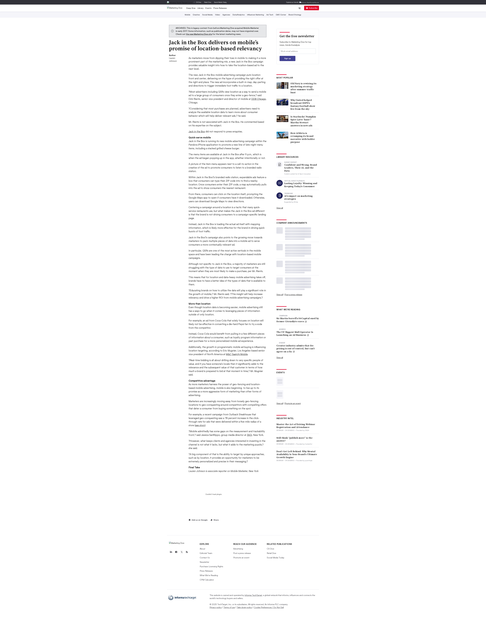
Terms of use (229, 607)
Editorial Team (206, 553)
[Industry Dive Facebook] (176, 552)
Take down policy (244, 607)
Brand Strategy (295, 15)
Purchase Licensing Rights (211, 566)
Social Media (207, 15)
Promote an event (293, 403)
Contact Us (205, 557)
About (202, 548)
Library (201, 8)
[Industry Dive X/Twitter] (181, 552)
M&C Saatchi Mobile (237, 354)
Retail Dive (207, 2)
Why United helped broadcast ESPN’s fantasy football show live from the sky (302, 104)
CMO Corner (281, 15)
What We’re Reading (209, 575)
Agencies (226, 15)
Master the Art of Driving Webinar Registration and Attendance (295, 426)
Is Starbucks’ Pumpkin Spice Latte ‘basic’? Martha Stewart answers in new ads (303, 121)
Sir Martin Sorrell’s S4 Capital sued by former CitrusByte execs (297, 320)
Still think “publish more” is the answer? (294, 439)
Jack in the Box (197, 131)
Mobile (187, 15)
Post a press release (293, 294)
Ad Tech (269, 15)
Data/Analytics (239, 15)
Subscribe (313, 8)
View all (279, 208)
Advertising (238, 548)
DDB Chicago (258, 98)
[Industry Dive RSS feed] (187, 552)
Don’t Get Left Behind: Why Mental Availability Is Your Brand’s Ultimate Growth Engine (296, 454)
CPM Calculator (207, 579)
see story (200, 425)
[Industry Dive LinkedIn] (171, 552)
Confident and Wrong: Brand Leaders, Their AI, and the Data (300, 167)
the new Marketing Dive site (199, 34)
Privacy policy (216, 607)
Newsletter (204, 562)
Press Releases (220, 8)
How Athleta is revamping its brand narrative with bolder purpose (302, 138)
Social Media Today (220, 2)
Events (208, 8)
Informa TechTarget (253, 595)
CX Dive (198, 2)
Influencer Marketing (255, 15)
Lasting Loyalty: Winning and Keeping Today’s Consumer (300, 185)
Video (217, 15)
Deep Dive (191, 8)
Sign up (287, 58)
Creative (196, 15)
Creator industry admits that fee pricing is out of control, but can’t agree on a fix (295, 348)
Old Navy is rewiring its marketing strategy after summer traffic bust (303, 88)
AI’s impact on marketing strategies (298, 197)
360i (249, 434)
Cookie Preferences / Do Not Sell (269, 607)
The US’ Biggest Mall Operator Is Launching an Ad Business (294, 333)
